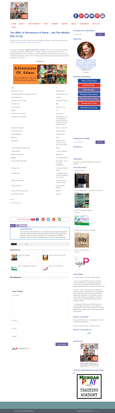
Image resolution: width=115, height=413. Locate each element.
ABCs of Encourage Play (82, 250)
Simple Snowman (80, 170)
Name (14, 320)
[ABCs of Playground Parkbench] (82, 228)
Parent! (54, 24)
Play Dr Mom (18, 411)
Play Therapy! (34, 24)
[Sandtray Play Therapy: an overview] (82, 247)
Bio (14, 225)
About (22, 24)
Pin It (26, 244)
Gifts (14, 27)
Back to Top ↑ (97, 411)
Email (14, 328)
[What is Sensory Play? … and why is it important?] (82, 208)
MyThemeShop (87, 411)
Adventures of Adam (38, 50)
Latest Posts (22, 225)
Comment (15, 295)
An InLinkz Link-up (15, 203)
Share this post (24, 219)
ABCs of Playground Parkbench (84, 210)
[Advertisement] (72, 7)
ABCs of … (97, 24)
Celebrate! (85, 24)
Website (14, 336)
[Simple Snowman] (82, 188)
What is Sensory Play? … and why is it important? (89, 190)
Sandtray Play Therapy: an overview (85, 230)
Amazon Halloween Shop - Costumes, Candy (86, 326)
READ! (74, 24)
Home (13, 24)
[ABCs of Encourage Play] (82, 267)
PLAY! (46, 24)
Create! (65, 24)
